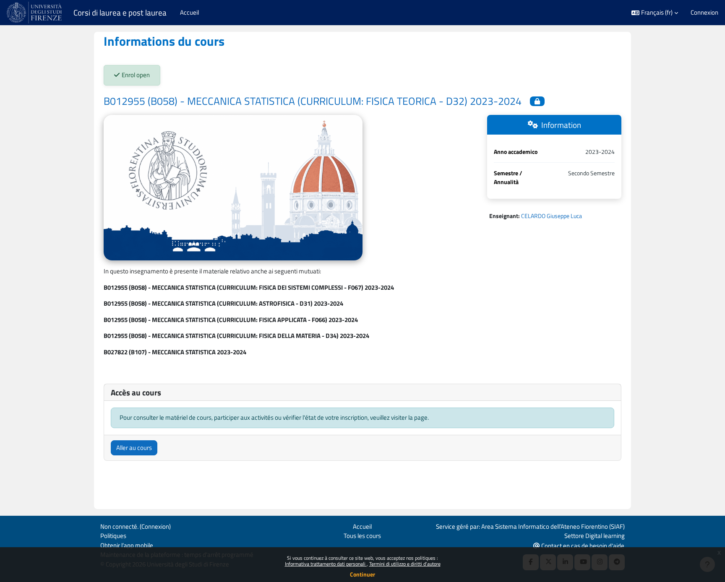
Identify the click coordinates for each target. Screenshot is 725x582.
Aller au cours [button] (134, 447)
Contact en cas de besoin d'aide (582, 546)
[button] (654, 13)
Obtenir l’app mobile (126, 545)
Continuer (362, 574)
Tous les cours (362, 535)
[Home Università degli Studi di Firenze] (35, 12)
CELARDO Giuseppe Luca (551, 215)
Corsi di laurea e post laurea (120, 12)
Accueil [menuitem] (189, 12)
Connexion (704, 12)
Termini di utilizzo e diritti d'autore (405, 564)
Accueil (362, 526)
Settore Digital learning (594, 535)
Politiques (113, 535)
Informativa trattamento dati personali (326, 564)
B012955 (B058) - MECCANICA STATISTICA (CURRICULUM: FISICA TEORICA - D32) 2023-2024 (313, 101)
